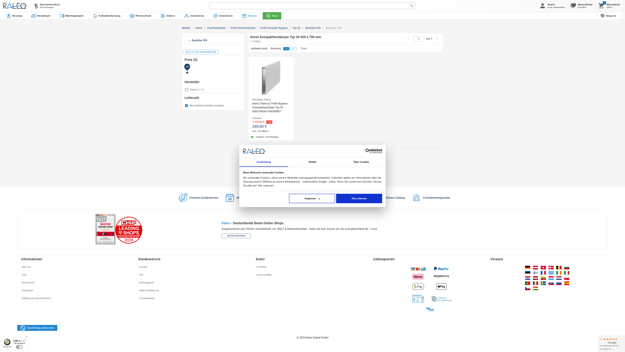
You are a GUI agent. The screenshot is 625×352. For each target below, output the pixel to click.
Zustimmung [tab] (264, 162)
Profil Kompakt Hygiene (273, 27)
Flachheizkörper (216, 27)
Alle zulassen (359, 198)
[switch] (19, 347)
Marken (186, 27)
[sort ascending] (293, 48)
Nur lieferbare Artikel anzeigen (207, 105)
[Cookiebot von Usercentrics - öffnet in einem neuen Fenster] (368, 151)
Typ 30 (296, 27)
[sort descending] (286, 48)
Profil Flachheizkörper (242, 27)
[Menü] (25, 340)
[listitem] (78, 267)
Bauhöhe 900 (313, 27)
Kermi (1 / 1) (197, 89)
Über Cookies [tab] (361, 162)
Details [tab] (313, 162)
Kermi (198, 27)
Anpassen (310, 198)
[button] (552, 6)
